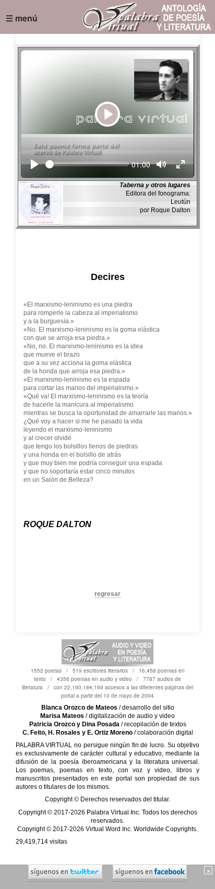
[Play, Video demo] (34, 164)
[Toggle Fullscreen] (180, 164)
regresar (107, 594)
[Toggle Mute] (161, 164)
